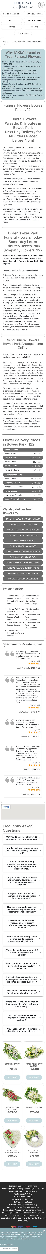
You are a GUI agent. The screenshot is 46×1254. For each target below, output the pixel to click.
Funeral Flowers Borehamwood (23, 568)
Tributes (11, 27)
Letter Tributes (34, 20)
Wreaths (34, 27)
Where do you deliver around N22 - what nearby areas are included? (22, 952)
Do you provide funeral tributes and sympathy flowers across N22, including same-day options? (22, 881)
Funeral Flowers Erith (23, 541)
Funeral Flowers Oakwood (23, 546)
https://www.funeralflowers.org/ (25, 1207)
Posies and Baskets (11, 14)
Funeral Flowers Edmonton (23, 524)
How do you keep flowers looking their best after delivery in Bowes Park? (22, 850)
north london (24, 41)
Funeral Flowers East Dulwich (23, 530)
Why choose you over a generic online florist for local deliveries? (22, 1030)
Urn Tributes (23, 33)
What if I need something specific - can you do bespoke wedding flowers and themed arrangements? (21, 865)
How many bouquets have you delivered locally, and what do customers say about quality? (21, 909)
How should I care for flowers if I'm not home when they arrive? (22, 991)
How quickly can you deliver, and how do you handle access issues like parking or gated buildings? (22, 979)
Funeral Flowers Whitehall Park (23, 562)
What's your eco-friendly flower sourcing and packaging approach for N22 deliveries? (21, 938)
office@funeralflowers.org (26, 1204)
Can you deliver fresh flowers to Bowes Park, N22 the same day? (21, 838)
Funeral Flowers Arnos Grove (23, 535)
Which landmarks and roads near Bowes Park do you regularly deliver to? (21, 965)
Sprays (11, 20)
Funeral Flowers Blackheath (23, 573)
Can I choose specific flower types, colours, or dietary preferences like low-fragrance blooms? (22, 924)
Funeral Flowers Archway (23, 557)
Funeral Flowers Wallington (23, 579)
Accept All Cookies (10, 1249)
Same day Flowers (34, 14)
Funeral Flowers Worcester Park (23, 519)
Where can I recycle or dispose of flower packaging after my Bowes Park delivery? (22, 1004)
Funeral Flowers (9, 41)
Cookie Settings (7, 1244)
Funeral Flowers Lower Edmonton (23, 551)
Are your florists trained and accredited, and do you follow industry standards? (21, 895)
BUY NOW (12, 1077)
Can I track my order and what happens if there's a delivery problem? (21, 1017)
